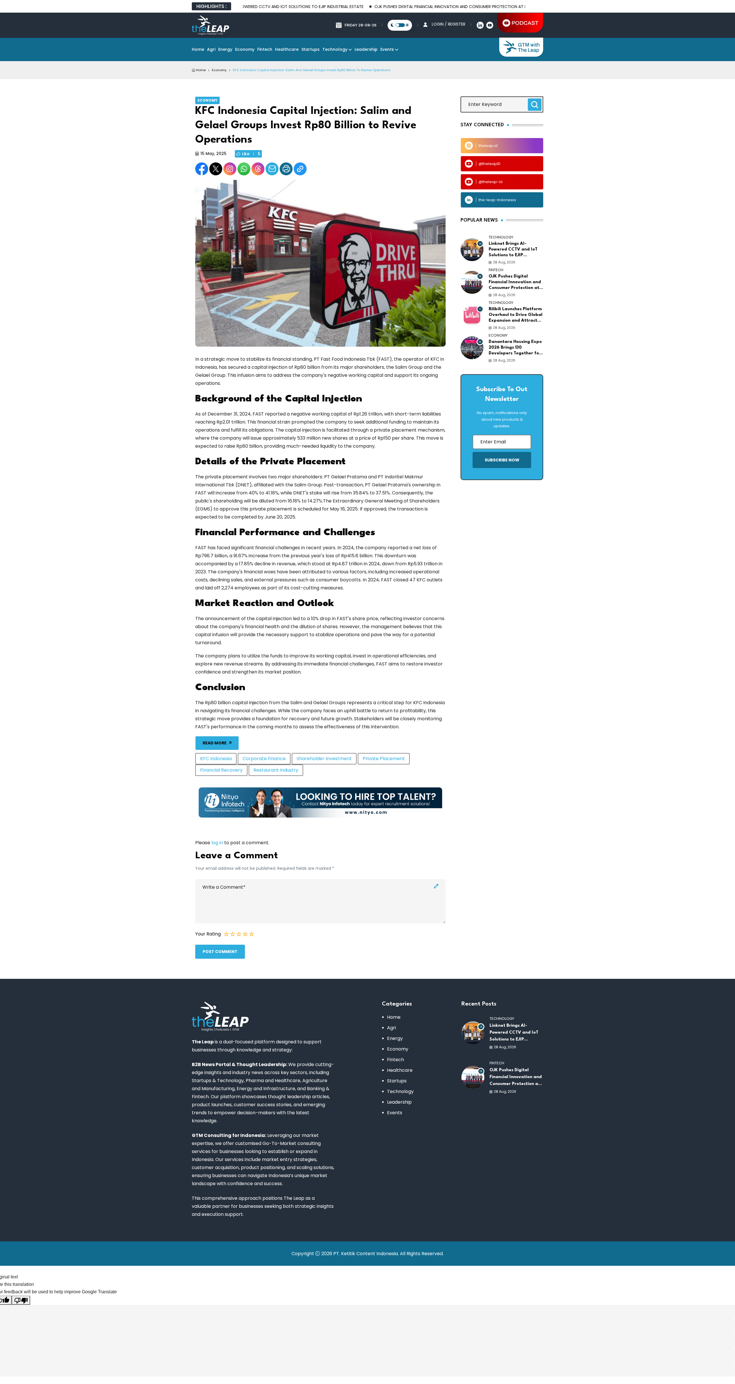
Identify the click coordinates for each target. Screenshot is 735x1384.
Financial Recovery (221, 770)
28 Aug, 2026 (504, 262)
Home (198, 49)
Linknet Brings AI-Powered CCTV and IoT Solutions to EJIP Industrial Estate (513, 250)
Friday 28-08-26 (360, 25)
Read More (215, 743)
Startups (310, 49)
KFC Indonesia (216, 758)
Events (387, 49)
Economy (244, 49)
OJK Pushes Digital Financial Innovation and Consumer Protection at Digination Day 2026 (432, 6)
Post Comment (220, 951)
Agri (211, 49)
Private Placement (384, 758)
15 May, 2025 (213, 153)
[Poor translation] (21, 1300)
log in (217, 842)
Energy (225, 49)
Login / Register (448, 24)
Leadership (366, 49)
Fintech (264, 49)
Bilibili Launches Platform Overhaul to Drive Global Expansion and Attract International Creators (515, 315)
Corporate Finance (264, 758)
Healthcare (287, 49)
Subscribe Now (502, 460)
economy (219, 70)
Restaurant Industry (276, 770)
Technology (334, 49)
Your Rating (208, 934)
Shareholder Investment (324, 758)
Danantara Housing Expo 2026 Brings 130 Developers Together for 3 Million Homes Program (515, 348)
